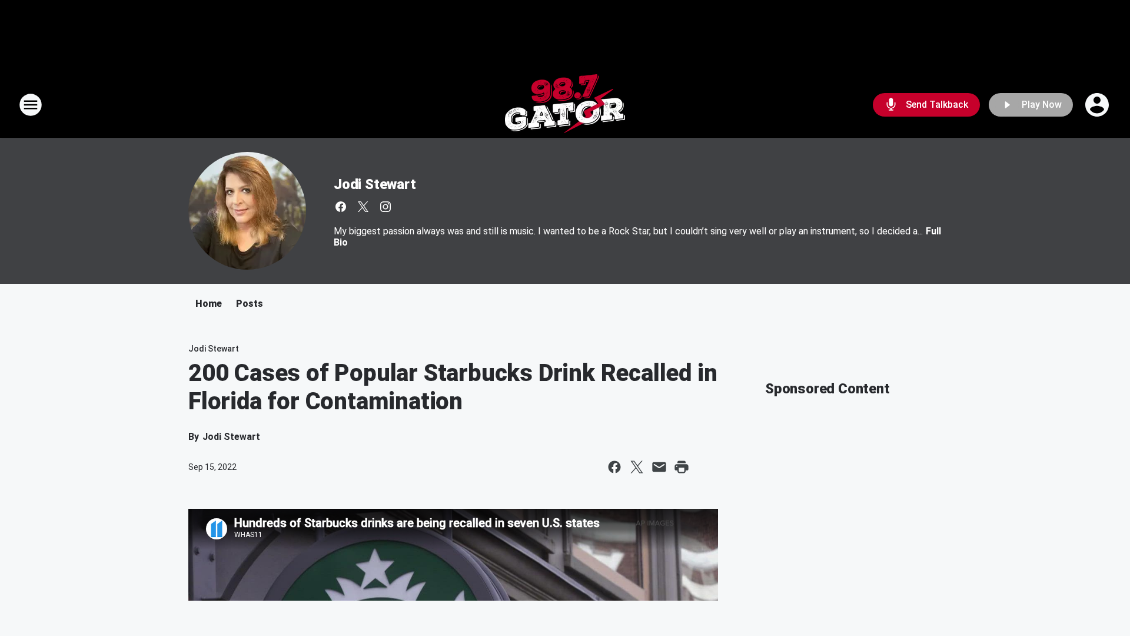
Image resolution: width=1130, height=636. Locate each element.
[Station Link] (565, 104)
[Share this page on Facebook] (614, 467)
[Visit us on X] (363, 207)
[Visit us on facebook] (341, 207)
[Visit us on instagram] (385, 207)
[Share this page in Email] (659, 467)
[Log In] (1098, 105)
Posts (249, 303)
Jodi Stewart (375, 184)
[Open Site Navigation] (30, 105)
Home (208, 303)
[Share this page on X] (637, 467)
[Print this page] (681, 467)
